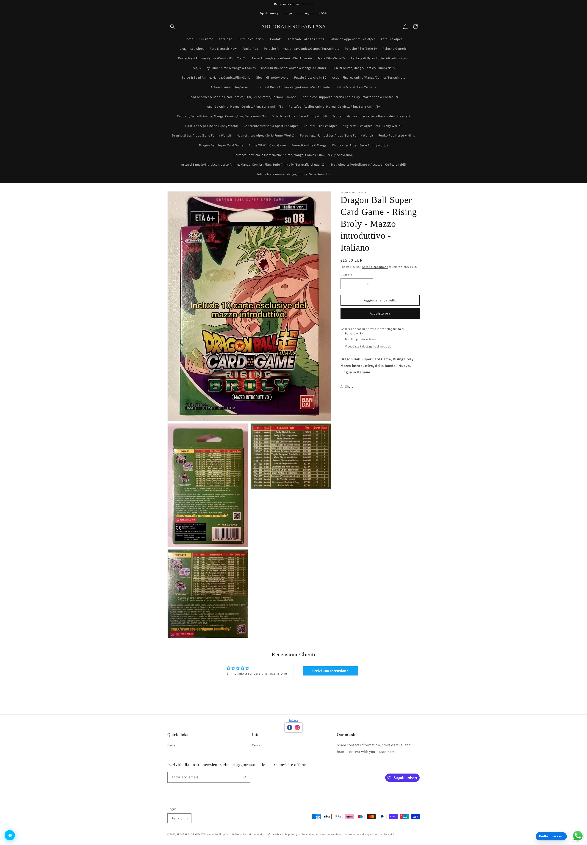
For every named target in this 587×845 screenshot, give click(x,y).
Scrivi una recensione (330, 670)
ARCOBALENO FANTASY (190, 834)
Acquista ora (380, 313)
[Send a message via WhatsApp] (578, 836)
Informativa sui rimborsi (247, 834)
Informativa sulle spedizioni (362, 834)
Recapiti (389, 834)
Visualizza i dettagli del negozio (368, 346)
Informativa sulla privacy (282, 834)
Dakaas (293, 720)
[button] (172, 27)
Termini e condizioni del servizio (321, 834)
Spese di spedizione (375, 266)
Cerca (171, 745)
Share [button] (349, 386)
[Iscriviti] (245, 777)
